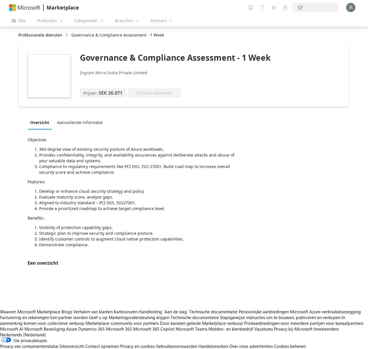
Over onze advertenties (251, 346)
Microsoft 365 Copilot (154, 329)
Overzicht (39, 122)
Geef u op (98, 317)
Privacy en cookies (137, 346)
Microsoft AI (11, 329)
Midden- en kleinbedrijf (230, 329)
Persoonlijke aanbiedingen (264, 311)
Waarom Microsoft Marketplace (30, 311)
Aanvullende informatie (80, 122)
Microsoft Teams (191, 329)
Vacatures (263, 329)
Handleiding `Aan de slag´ (163, 311)
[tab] (41, 122)
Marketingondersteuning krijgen (139, 317)
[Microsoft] (24, 7)
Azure (71, 329)
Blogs (67, 311)
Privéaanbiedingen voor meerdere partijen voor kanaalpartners (303, 323)
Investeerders (326, 329)
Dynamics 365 (91, 329)
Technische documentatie (213, 311)
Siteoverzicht (72, 346)
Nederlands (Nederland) (23, 334)
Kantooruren (125, 311)
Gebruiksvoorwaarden (176, 346)
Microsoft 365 (119, 329)
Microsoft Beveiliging (44, 329)
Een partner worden (69, 317)
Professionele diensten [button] (40, 35)
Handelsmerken (213, 346)
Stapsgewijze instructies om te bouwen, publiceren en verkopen (280, 317)
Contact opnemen (102, 346)
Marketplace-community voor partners (122, 323)
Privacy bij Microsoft (293, 329)
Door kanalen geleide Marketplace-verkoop (201, 323)
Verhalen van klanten (93, 311)
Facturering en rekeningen (24, 317)
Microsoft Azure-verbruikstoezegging (325, 311)
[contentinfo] (67, 35)
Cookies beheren (290, 346)
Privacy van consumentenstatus (29, 346)
